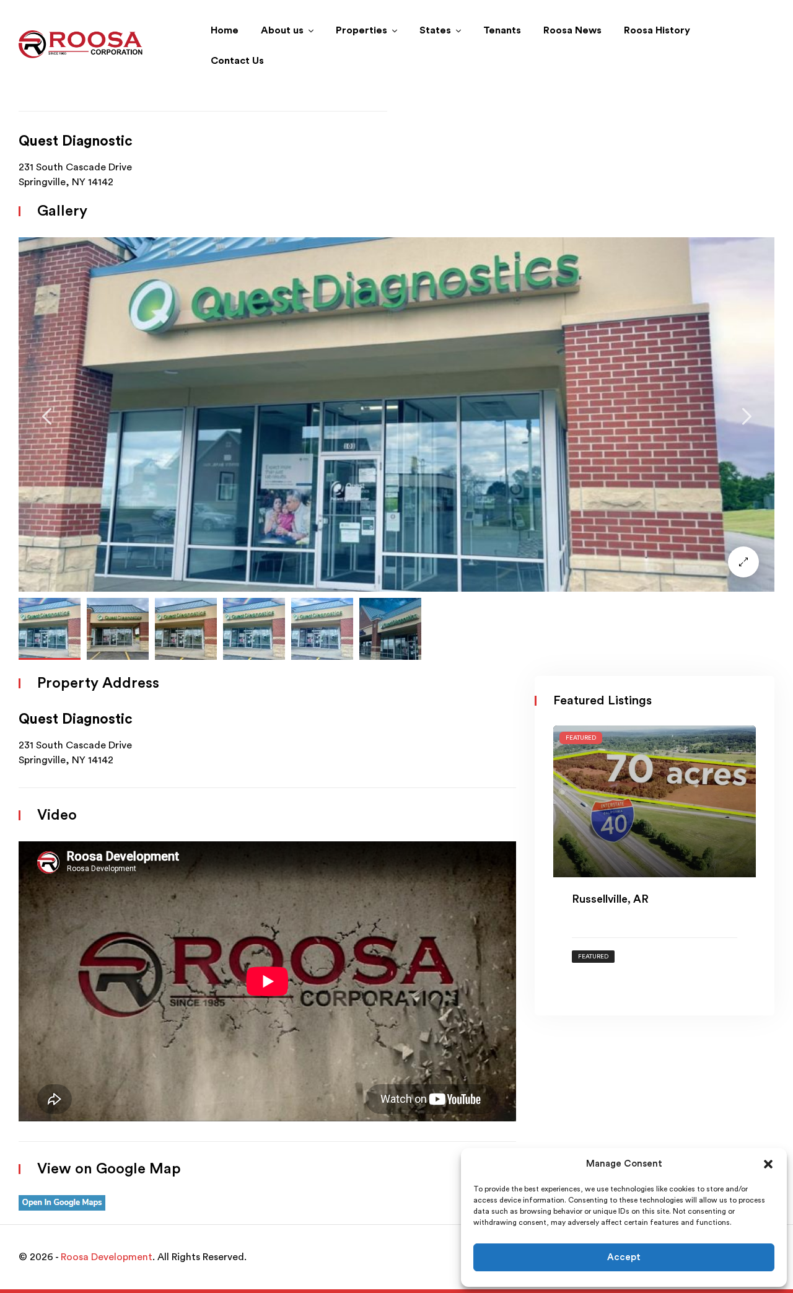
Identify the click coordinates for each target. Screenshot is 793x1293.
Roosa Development (106, 1257)
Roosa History (657, 30)
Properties (361, 30)
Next (746, 416)
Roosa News (572, 30)
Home (225, 30)
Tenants (502, 30)
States (435, 30)
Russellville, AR (610, 899)
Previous (46, 416)
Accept (624, 1257)
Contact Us (237, 61)
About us (282, 30)
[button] (768, 1164)
